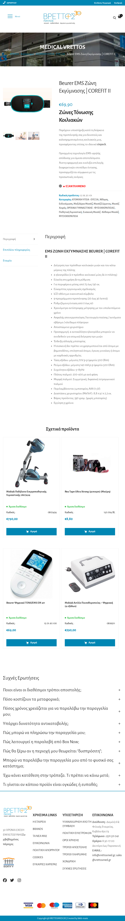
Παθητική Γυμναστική (70, 212)
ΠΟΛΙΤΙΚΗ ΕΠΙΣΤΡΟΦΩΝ (76, 833)
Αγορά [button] (33, 531)
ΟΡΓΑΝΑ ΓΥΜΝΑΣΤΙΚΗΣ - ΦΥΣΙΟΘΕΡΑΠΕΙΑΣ (91, 208)
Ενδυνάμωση (66, 203)
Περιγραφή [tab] (9, 239)
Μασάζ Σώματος (102, 203)
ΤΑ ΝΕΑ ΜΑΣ (40, 836)
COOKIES (38, 857)
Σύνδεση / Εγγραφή (102, 3)
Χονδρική (118, 3)
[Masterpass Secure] (95, 905)
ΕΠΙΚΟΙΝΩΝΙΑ (41, 843)
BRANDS (38, 829)
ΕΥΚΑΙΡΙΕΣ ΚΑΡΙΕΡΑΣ (45, 864)
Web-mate (83, 918)
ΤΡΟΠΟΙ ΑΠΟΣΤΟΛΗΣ (74, 847)
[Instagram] (19, 880)
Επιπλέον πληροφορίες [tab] (16, 249)
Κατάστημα (27, 54)
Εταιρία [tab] (7, 260)
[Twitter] (12, 880)
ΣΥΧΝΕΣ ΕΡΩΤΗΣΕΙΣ (74, 868)
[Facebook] (5, 880)
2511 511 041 (112, 836)
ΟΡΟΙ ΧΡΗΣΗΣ (70, 840)
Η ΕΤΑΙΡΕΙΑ (39, 821)
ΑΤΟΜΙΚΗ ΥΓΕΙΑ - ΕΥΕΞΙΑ (50, 54)
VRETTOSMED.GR (57, 918)
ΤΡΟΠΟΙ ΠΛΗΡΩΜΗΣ (74, 854)
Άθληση (104, 199)
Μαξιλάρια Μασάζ (83, 203)
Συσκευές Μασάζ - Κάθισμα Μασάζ (101, 212)
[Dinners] (82, 905)
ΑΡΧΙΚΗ (14, 54)
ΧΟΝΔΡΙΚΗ (69, 861)
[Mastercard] (42, 905)
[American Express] (69, 905)
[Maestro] (55, 905)
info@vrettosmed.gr (103, 855)
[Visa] (29, 905)
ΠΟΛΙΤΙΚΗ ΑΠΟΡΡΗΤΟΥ (46, 850)
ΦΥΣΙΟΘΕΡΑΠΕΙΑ (68, 216)
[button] (47, 106)
